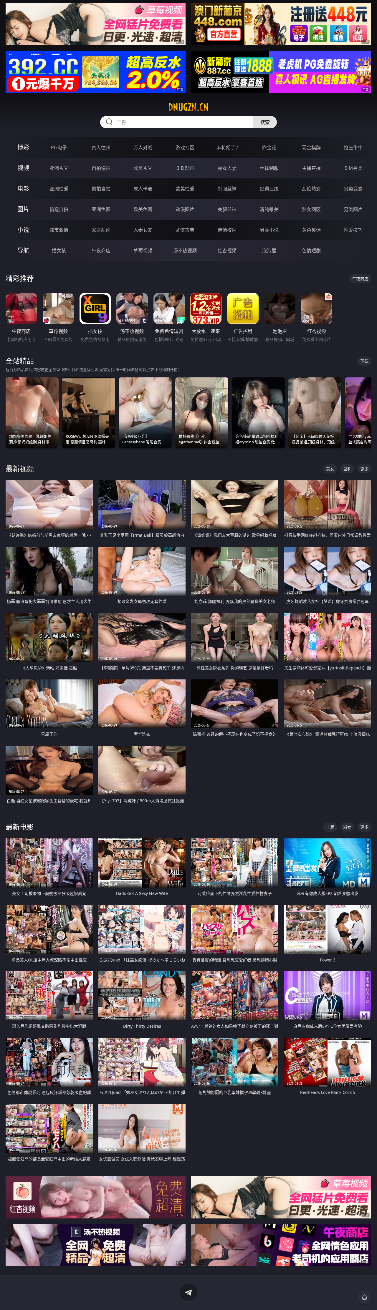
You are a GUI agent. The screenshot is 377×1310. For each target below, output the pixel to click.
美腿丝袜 (227, 209)
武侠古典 (185, 230)
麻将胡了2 (227, 147)
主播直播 (311, 168)
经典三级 (269, 188)
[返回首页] (364, 1297)
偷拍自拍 (101, 188)
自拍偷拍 (101, 168)
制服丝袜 (227, 188)
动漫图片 (185, 209)
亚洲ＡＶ (58, 168)
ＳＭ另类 (353, 168)
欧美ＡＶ (142, 168)
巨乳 (347, 469)
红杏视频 (227, 250)
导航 (23, 250)
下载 (364, 361)
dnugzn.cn (188, 107)
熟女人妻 (227, 168)
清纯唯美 (269, 209)
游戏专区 (185, 147)
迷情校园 (227, 230)
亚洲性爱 (58, 188)
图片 (23, 209)
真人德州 (101, 147)
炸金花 (269, 147)
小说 (23, 230)
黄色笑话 (311, 230)
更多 (364, 469)
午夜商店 (101, 250)
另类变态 (353, 188)
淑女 (347, 827)
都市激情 (58, 230)
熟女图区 (311, 209)
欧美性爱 (185, 188)
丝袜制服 (269, 168)
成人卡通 (142, 188)
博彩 (23, 147)
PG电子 (59, 147)
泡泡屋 (269, 250)
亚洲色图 (101, 209)
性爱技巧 (353, 230)
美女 (330, 469)
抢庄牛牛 (353, 147)
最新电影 (20, 827)
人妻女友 (142, 230)
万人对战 (142, 147)
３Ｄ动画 (185, 168)
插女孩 (59, 250)
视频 (23, 168)
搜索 (265, 122)
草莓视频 (142, 250)
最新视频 (20, 468)
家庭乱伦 (101, 230)
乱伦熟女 (311, 188)
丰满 (330, 827)
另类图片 (353, 209)
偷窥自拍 (58, 209)
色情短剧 (311, 250)
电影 (23, 189)
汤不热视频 (185, 250)
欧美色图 (142, 209)
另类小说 (269, 230)
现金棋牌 (311, 147)
